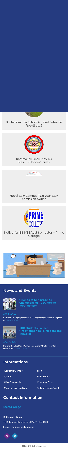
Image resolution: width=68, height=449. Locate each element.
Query (7, 376)
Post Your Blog (45, 382)
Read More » (12, 320)
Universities (43, 376)
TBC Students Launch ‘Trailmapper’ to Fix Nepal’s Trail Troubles (40, 331)
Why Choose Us (12, 382)
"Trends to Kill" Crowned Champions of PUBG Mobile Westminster (37, 302)
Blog (39, 370)
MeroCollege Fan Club (15, 387)
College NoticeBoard (48, 387)
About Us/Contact (13, 370)
